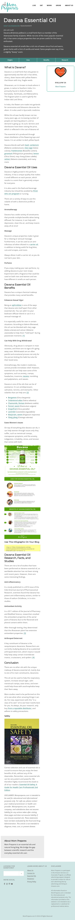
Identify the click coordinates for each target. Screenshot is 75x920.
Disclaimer (30, 879)
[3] (25, 633)
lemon (36, 153)
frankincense (16, 151)
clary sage (28, 148)
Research (65, 60)
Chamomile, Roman (16, 403)
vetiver (7, 159)
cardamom (34, 145)
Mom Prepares (10, 6)
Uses (28, 60)
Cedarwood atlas (15, 400)
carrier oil (34, 244)
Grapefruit (12, 409)
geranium (8, 153)
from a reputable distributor (19, 708)
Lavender (12, 412)
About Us (30, 870)
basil (27, 145)
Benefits (46, 60)
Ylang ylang (13, 417)
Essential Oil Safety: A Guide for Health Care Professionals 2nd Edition (21, 787)
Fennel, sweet (13, 406)
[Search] (21, 873)
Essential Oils (31, 876)
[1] (24, 336)
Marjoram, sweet (15, 414)
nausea (26, 376)
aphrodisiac (17, 305)
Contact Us (30, 873)
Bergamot (12, 397)
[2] (28, 392)
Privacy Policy (31, 881)
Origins (10, 60)
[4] (33, 657)
